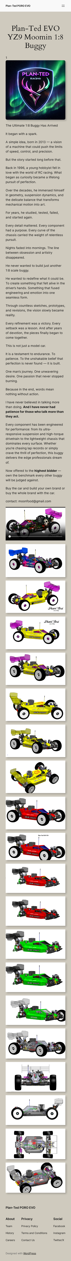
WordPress (29, 1253)
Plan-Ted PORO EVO (18, 5)
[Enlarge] (60, 65)
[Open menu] (63, 6)
